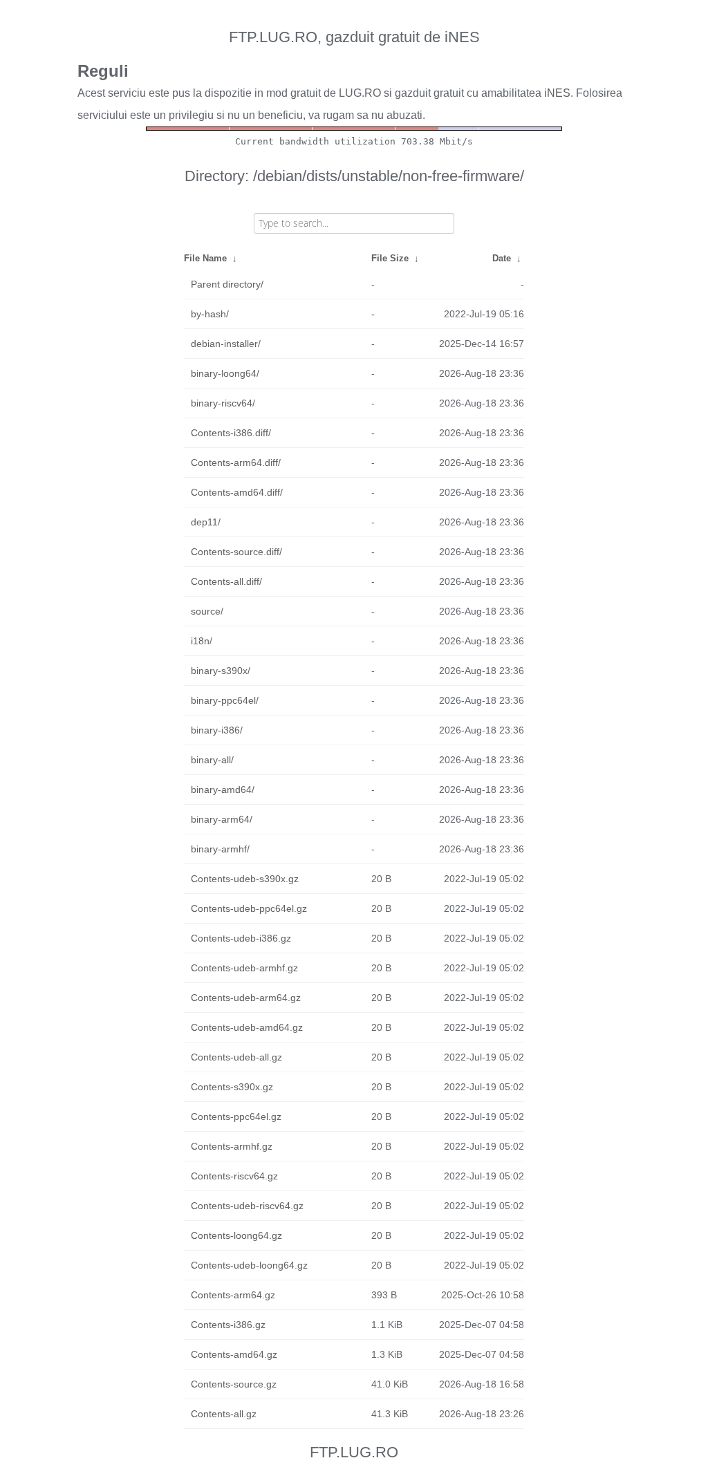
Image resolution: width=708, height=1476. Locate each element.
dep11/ (206, 521)
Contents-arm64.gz (233, 1294)
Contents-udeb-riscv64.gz (247, 1205)
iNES (557, 93)
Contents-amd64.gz (234, 1354)
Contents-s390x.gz (232, 1086)
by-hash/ (210, 313)
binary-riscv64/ (223, 403)
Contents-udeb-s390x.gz (245, 878)
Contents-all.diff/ (226, 581)
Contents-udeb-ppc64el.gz (249, 908)
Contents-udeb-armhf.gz (244, 967)
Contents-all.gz (224, 1413)
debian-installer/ (226, 343)
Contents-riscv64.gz (234, 1175)
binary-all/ (212, 759)
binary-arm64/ (221, 819)
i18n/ (201, 640)
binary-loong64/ (225, 373)
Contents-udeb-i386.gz (241, 938)
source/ (207, 611)
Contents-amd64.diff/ (237, 492)
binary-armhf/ (220, 848)
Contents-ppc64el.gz (236, 1116)
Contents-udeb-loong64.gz (249, 1265)
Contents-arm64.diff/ (236, 462)
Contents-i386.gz (228, 1324)
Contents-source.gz (234, 1384)
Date (501, 258)
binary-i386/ (217, 730)
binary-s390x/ (220, 670)
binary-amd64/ (222, 789)
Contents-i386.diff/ (231, 432)
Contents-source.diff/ (236, 551)
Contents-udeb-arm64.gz (246, 997)
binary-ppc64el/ (225, 700)
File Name (205, 258)
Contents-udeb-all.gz (236, 1057)
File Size (390, 258)
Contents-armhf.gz (231, 1146)
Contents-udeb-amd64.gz (247, 1027)
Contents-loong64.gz (236, 1235)
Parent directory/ (227, 284)
